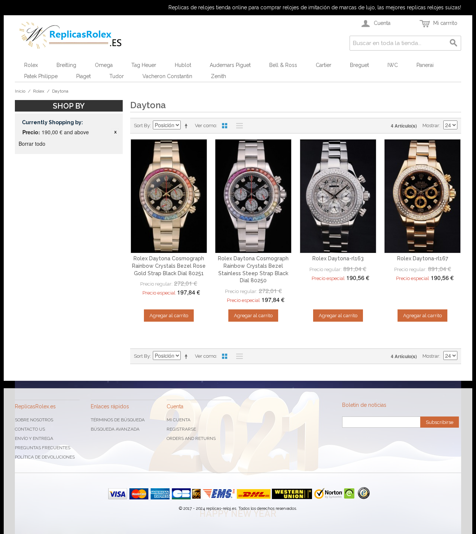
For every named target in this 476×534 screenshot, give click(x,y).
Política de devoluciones (45, 457)
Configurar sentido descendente (187, 125)
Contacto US (30, 429)
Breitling (66, 65)
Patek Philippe (41, 76)
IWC (392, 65)
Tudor (116, 76)
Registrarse (181, 429)
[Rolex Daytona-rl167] (422, 196)
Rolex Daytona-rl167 (422, 258)
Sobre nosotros (34, 419)
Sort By (142, 125)
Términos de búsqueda (118, 419)
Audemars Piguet (230, 65)
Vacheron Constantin (167, 76)
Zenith (218, 76)
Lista (237, 125)
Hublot (183, 65)
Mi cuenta (178, 419)
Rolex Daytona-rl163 (338, 258)
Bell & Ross (283, 65)
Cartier (323, 65)
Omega (104, 65)
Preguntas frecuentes (42, 447)
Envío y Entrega (34, 438)
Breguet (359, 65)
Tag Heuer (143, 65)
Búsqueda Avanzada (115, 429)
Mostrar (430, 125)
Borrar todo (32, 143)
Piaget (83, 76)
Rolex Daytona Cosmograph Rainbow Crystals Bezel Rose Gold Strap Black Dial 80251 (169, 265)
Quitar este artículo (115, 132)
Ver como (205, 125)
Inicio (20, 91)
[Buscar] (453, 43)
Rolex (31, 65)
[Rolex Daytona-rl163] (338, 196)
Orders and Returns (191, 438)
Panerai (425, 65)
